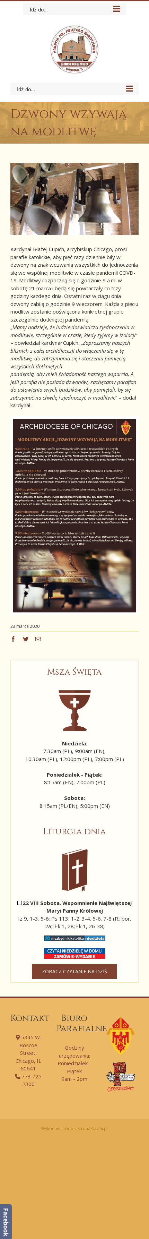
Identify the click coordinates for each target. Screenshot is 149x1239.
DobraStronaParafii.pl (86, 1128)
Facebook (6, 1222)
